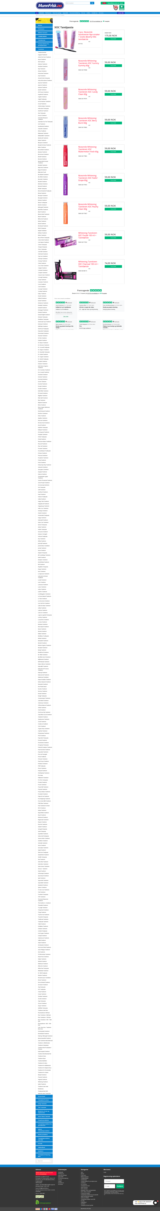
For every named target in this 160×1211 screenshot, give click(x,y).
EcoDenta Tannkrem (43, 374)
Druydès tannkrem (42, 361)
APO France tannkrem (43, 92)
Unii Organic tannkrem (43, 933)
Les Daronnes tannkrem (44, 601)
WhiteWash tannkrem (43, 970)
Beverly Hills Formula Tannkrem (43, 162)
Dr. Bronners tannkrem (43, 345)
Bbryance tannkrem (43, 142)
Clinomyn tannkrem (43, 258)
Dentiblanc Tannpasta (43, 319)
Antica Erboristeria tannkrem (45, 80)
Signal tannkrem (42, 850)
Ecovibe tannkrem (42, 388)
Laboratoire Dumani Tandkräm (43, 576)
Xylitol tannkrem (42, 1084)
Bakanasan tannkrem (43, 133)
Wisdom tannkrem (42, 975)
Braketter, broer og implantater (43, 1112)
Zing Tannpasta (41, 987)
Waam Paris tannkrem (43, 956)
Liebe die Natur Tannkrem (44, 605)
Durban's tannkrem (42, 363)
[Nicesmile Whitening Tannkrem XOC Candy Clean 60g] (65, 98)
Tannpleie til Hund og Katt (44, 1155)
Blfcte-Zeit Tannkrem (43, 219)
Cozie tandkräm (42, 284)
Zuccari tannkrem (42, 1003)
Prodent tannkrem (42, 782)
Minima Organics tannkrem (44, 645)
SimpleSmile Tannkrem (43, 854)
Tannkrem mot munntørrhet (44, 1054)
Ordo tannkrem (42, 726)
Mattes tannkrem (42, 633)
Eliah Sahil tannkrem (43, 398)
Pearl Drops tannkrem (43, 761)
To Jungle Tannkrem (42, 907)
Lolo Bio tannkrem (42, 617)
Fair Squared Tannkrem (43, 432)
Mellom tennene (42, 32)
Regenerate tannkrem (43, 819)
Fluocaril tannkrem (42, 444)
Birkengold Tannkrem (43, 207)
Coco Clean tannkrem (43, 265)
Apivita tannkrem (42, 90)
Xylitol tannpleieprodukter (44, 1130)
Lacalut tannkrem (42, 580)
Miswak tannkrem (42, 1075)
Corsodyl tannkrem (42, 277)
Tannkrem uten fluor (43, 1010)
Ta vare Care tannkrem (43, 890)
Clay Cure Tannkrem (43, 256)
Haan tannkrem (42, 494)
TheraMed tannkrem (43, 905)
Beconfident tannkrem (43, 149)
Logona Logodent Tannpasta (45, 615)
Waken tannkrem (42, 959)
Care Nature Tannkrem (43, 242)
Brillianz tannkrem (42, 233)
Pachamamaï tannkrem (43, 733)
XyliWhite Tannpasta (43, 1008)
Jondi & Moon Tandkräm (44, 545)
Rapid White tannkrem (43, 812)
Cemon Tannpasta (42, 244)
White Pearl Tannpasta (43, 968)
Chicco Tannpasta (42, 249)
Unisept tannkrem (42, 935)
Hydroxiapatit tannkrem (44, 1051)
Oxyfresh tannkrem (42, 731)
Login (105, 1172)
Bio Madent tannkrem (43, 174)
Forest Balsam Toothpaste (44, 451)
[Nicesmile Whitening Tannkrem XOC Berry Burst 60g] (65, 127)
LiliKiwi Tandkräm (42, 608)
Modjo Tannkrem (42, 650)
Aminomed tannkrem (43, 73)
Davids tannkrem (42, 296)
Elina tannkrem (41, 400)
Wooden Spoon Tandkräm (44, 977)
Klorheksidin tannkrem (43, 1033)
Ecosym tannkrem (42, 386)
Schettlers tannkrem (43, 840)
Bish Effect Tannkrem (43, 209)
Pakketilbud (41, 1147)
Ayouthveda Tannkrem (43, 126)
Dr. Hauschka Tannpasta (44, 352)
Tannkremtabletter (42, 1061)
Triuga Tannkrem (42, 912)
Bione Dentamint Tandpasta (44, 191)
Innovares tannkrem (43, 531)
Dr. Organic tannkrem (43, 356)
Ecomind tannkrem (42, 384)
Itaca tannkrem (41, 538)
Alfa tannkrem (41, 61)
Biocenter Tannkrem (43, 179)
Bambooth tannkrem (43, 138)
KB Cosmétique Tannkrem (44, 555)
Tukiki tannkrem (42, 924)
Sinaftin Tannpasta (42, 857)
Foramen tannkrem (42, 448)
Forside (40, 1143)
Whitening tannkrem (43, 1082)
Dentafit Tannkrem (42, 307)
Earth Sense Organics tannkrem (43, 366)
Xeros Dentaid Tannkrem (44, 982)
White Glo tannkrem (43, 966)
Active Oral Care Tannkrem (44, 57)
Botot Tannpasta (42, 228)
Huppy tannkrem (42, 517)
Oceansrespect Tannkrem (44, 698)
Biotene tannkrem (42, 200)
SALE (39, 21)
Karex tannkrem (42, 550)
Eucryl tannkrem (42, 425)
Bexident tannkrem (42, 165)
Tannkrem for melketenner (44, 1065)
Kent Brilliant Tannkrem (43, 562)
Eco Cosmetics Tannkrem (44, 370)
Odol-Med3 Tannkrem (43, 700)
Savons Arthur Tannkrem (44, 838)
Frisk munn (41, 29)
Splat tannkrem (41, 878)
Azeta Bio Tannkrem (43, 128)
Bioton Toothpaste (42, 202)
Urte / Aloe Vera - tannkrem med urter (44, 1028)
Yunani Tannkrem (42, 994)
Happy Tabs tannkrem (43, 501)
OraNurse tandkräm (43, 724)
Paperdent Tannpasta (43, 738)
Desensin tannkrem (42, 335)
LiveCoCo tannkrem (43, 612)
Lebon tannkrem (42, 589)
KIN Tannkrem (41, 564)
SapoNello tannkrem (43, 833)
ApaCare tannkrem (42, 83)
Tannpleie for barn (43, 1100)
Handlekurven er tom (113, 3)
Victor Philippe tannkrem (44, 949)
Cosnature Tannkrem (43, 282)
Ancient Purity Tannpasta (44, 78)
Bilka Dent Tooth (42, 172)
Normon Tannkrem (42, 691)
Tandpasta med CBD (43, 1091)
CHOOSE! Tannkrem (42, 251)
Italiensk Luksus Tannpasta (44, 1093)
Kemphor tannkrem (43, 559)
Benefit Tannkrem (42, 156)
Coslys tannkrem (42, 279)
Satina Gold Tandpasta (43, 836)
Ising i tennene (42, 1103)
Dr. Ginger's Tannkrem (43, 349)
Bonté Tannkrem (42, 223)
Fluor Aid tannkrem (42, 446)
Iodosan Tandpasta (42, 536)
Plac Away (40, 775)
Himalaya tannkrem (43, 510)
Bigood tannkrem (42, 170)
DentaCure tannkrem (43, 303)
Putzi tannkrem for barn (44, 805)
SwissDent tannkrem (43, 885)
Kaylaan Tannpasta (42, 552)
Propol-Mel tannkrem (43, 787)
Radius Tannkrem (42, 810)
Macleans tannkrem (43, 624)
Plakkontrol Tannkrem (43, 777)
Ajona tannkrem (42, 59)
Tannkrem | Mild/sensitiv (44, 1043)
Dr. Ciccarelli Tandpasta (43, 347)
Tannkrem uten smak (43, 1086)
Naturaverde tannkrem (43, 675)
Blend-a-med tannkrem (43, 214)
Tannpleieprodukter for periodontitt (45, 1124)
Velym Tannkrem (42, 942)
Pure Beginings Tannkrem (44, 798)
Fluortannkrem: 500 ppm (44, 1012)
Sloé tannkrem (41, 859)
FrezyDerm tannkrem (43, 458)
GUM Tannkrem (41, 489)
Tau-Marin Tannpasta (43, 894)
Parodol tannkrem (42, 740)
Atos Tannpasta (42, 113)
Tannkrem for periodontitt (44, 1070)
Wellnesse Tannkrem (43, 963)
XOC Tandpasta (42, 989)
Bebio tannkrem (42, 147)
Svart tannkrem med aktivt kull (45, 1040)
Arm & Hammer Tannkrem (44, 101)
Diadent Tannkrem (42, 340)
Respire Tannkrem (42, 822)
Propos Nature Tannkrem (44, 791)
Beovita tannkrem (42, 159)
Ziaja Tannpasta (42, 1001)
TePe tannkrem (41, 897)
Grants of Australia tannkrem (45, 480)
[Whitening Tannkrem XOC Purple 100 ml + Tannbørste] (65, 242)
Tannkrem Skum (42, 1058)
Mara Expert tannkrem (43, 626)
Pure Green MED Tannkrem (44, 801)
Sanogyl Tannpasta (42, 829)
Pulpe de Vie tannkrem (43, 796)
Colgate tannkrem (42, 268)
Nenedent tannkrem (43, 684)
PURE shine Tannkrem (43, 803)
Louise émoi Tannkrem (43, 619)
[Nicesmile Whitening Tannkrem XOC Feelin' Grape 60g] (65, 184)
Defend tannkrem (42, 298)
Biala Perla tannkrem (43, 167)
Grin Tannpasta (41, 487)
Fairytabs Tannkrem (42, 434)
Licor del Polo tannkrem (44, 603)
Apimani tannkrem (42, 87)
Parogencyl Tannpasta (43, 745)
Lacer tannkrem (42, 582)
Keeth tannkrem (42, 557)
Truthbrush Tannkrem (43, 919)
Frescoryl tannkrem (42, 455)
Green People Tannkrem (44, 482)
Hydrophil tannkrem (43, 520)
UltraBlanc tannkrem (43, 926)
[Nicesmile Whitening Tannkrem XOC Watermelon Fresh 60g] (65, 156)
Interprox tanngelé (42, 534)
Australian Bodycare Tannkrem (43, 118)
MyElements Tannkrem (43, 659)
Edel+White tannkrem (43, 391)
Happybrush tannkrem (43, 503)
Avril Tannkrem (41, 124)
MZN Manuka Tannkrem (43, 661)
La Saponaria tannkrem (43, 574)
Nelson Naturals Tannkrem (44, 682)
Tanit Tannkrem (41, 892)
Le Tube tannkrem (42, 598)
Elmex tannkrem (42, 405)
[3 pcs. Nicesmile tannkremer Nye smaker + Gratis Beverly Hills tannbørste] (65, 41)
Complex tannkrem (42, 272)
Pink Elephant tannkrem (43, 773)
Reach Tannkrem (42, 815)
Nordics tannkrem (42, 689)
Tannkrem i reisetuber (43, 1045)
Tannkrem (41, 49)
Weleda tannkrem (42, 961)
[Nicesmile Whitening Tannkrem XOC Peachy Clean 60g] (65, 213)
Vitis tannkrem (41, 952)
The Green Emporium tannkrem (43, 899)
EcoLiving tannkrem (42, 379)
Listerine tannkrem (42, 610)
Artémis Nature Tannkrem (44, 106)
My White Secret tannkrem (44, 657)
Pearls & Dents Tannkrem (44, 749)
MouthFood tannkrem (43, 652)
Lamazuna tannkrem (43, 584)
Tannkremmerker (42, 52)
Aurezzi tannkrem (42, 115)
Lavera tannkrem (42, 587)
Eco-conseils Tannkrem (43, 372)
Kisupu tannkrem (42, 569)
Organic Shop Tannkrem (44, 728)
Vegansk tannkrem (42, 1079)
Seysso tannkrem (42, 1005)
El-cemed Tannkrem (43, 393)
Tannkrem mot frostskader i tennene (44, 1048)
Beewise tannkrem (42, 152)
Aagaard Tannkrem (42, 54)
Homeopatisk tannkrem (44, 1031)
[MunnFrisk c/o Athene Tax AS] (50, 5)
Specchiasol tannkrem (43, 875)
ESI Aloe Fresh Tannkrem (44, 423)
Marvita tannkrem (42, 631)
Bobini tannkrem (42, 221)
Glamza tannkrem (42, 474)
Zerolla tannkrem (42, 998)
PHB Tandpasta (41, 766)
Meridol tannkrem (42, 643)
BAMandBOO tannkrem (43, 135)
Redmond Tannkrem (43, 817)
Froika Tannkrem (42, 460)
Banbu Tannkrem (42, 140)
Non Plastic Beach (42, 686)
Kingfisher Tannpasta (43, 567)
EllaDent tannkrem (42, 402)
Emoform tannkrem (43, 413)
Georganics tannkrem (43, 469)
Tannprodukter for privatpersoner (43, 44)
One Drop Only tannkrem (44, 712)
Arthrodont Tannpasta (43, 108)
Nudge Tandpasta (42, 696)
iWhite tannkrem (42, 541)
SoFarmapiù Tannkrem (43, 873)
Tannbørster (41, 40)
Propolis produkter (43, 1120)
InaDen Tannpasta (42, 529)
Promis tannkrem (42, 784)
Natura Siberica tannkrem (44, 664)
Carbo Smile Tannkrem (43, 240)
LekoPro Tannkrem (42, 591)
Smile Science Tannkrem (43, 866)
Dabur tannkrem (42, 293)
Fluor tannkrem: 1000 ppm (44, 1015)
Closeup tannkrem (42, 261)
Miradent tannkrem (42, 647)
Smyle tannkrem (42, 871)
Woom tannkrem (42, 980)
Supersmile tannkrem (43, 880)
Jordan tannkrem (42, 548)
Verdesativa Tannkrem (43, 945)
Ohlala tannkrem (42, 707)
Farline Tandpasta (42, 437)
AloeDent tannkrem (43, 66)
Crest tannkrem (42, 286)
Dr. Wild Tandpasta (42, 973)
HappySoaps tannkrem (43, 506)
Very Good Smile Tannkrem (44, 947)
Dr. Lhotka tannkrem (43, 354)
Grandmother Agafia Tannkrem (43, 477)
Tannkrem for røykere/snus (44, 1068)
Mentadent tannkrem (43, 640)
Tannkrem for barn (42, 1063)
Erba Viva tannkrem (42, 420)
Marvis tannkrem (42, 629)
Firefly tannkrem (42, 439)
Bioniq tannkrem (42, 193)
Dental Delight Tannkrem (44, 314)
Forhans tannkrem (42, 453)
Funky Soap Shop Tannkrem (44, 465)
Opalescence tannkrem (43, 719)
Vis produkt (113, 39)
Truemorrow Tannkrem (43, 914)
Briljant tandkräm (42, 230)
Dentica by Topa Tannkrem (44, 321)
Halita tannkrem (42, 499)
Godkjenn (120, 1186)
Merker (40, 25)
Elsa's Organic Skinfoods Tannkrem (44, 408)
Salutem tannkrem (42, 826)
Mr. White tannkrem (43, 654)
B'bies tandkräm (42, 131)
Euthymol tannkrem (42, 430)
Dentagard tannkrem (43, 310)
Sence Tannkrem (42, 845)
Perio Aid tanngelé (42, 754)
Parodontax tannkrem (43, 742)
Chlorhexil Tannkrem (43, 254)
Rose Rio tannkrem (42, 824)
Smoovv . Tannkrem (42, 868)
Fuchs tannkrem (42, 462)
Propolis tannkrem (42, 1077)
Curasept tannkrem (42, 289)
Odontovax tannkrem (43, 703)
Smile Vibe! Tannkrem (43, 861)
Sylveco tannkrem (42, 887)
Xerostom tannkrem (43, 984)
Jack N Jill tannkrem (42, 543)
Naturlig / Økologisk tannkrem (45, 1036)
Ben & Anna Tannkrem (43, 154)
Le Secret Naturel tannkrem (44, 596)
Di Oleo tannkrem (42, 338)
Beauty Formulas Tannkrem (44, 145)
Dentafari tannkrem (43, 305)
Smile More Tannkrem (43, 864)
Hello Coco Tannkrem (43, 508)
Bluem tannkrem (42, 216)
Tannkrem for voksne (43, 1072)
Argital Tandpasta (42, 99)
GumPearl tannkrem (43, 492)
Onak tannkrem (42, 710)
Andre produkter (43, 1134)
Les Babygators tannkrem (44, 594)
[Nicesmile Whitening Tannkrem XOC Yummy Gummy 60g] (65, 69)
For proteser (41, 1096)
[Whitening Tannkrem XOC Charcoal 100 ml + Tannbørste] (65, 270)
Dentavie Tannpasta (43, 317)
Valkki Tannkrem (42, 940)
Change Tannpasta (42, 247)
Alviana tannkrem (42, 71)
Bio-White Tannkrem (43, 177)
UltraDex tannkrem (42, 928)
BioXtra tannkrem (42, 205)
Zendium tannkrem (42, 996)
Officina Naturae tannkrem (44, 705)
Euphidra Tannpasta (43, 427)
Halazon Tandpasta (42, 496)
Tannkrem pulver (42, 1056)
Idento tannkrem (42, 527)
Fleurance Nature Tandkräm (44, 441)
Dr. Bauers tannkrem (43, 342)
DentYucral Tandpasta (43, 328)
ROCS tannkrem (42, 808)
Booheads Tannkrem (43, 226)
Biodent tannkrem (42, 181)
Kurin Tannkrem (42, 571)
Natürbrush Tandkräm (43, 677)
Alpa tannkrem (41, 68)
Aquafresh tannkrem (43, 94)
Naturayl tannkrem (42, 672)
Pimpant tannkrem (42, 770)
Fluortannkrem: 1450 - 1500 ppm (44, 1024)
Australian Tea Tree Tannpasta (45, 121)
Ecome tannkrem (42, 381)
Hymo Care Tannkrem (43, 522)
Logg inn (121, 13)
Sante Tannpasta (42, 831)
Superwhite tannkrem (43, 882)
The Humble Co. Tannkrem (44, 903)
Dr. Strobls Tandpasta (43, 359)
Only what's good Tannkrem (45, 714)
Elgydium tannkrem (42, 395)
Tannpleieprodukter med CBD (44, 1139)
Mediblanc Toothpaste (43, 636)
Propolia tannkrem (42, 789)
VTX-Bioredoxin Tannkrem (44, 954)
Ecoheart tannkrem (42, 377)
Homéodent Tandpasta (43, 515)
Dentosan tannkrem (43, 324)
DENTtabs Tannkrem (43, 326)
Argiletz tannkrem (42, 97)
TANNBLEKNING (42, 36)
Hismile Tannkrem (42, 513)
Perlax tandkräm (42, 756)
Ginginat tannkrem (42, 472)
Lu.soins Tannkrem (42, 622)
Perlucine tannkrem (42, 759)
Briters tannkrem (42, 235)
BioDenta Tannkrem (43, 184)
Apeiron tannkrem (42, 85)
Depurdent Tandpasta (43, 331)
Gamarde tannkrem (43, 467)
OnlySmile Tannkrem (43, 717)
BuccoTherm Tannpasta (43, 237)
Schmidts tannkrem (42, 843)
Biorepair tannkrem (43, 195)
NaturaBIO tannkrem (43, 666)
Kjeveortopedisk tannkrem (44, 1038)
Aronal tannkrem (42, 104)
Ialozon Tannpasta (42, 524)
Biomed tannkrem (42, 186)
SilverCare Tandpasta (43, 852)
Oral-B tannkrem (42, 721)
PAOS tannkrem (42, 735)
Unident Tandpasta (42, 931)
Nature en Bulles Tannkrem (44, 679)
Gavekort (40, 1151)
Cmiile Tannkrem (42, 263)
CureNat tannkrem (42, 291)
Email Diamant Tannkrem (44, 411)
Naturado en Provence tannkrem (43, 669)
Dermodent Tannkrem (43, 333)
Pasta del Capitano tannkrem (45, 747)
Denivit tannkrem (42, 300)
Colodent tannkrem (43, 270)
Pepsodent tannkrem (43, 752)
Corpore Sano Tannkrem (44, 275)
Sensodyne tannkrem (43, 847)
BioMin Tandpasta (42, 188)
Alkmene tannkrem (42, 64)
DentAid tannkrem (42, 312)
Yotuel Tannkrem (42, 991)
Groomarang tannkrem (43, 485)
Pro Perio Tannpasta (43, 780)
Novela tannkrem (42, 693)
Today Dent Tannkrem (43, 910)
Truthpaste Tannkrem (43, 921)
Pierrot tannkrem (42, 768)
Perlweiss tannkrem (43, 763)
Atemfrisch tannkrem (43, 111)
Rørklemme (41, 1089)
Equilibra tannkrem (42, 418)
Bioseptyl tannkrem (43, 198)
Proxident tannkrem (43, 794)
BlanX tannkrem (42, 212)
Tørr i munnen (42, 1107)
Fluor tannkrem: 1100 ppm (44, 1017)
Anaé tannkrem (42, 75)
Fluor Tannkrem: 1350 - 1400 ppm (45, 1020)
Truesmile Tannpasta (43, 917)
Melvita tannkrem (42, 638)
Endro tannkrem (42, 416)
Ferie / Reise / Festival (44, 1116)
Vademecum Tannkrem (43, 938)
